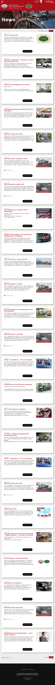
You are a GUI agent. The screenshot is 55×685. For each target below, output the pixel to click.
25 (11, 657)
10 (10, 657)
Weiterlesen (27, 51)
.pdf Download (8, 170)
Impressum (31, 669)
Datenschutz (24, 669)
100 (13, 657)
